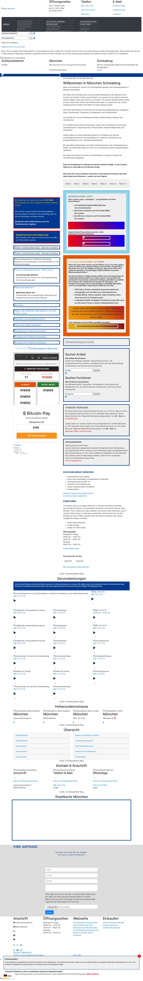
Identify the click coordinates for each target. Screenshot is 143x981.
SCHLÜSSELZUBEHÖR (55, 22)
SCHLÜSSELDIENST (24, 22)
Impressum (114, 925)
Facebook (117, 14)
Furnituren (77, 935)
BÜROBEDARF (52, 24)
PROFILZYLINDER (23, 32)
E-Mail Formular (119, 10)
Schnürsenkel (66, 693)
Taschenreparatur (69, 648)
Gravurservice (66, 678)
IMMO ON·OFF (7, 47)
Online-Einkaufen (109, 923)
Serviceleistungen (29, 600)
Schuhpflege (105, 648)
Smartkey (23, 617)
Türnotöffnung (106, 617)
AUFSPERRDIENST (24, 24)
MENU (6, 24)
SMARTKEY (82, 496)
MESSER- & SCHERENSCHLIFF (58, 32)
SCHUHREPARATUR (88, 22)
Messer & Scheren (29, 678)
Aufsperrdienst (21, 751)
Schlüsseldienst (68, 617)
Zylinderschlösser (29, 632)
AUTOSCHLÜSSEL (23, 27)
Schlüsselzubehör (69, 632)
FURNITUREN (85, 24)
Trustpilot (17, 445)
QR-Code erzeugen (37, 436)
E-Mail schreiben (8, 70)
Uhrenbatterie (106, 678)
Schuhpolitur (66, 663)
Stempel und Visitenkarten (85, 751)
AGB (136, 29)
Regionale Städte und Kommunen (78, 431)
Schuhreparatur (22, 735)
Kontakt (106, 925)
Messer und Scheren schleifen (87, 735)
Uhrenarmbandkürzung (84, 746)
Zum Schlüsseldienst (73, 461)
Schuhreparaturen (109, 632)
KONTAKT (83, 32)
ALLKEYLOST (19, 47)
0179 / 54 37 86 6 (100, 785)
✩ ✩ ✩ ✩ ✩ (21, 348)
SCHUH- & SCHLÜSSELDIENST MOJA (28, 955)
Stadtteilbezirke (71, 419)
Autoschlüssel (104, 599)
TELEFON (79, 561)
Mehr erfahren (93, 974)
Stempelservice (27, 693)
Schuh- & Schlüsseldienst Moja (25, 781)
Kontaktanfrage (119, 6)
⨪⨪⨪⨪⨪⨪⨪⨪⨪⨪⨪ (84, 27)
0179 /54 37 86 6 (88, 10)
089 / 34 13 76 (87, 6)
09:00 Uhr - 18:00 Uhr (101, 613)
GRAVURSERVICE (53, 27)
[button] (10, 58)
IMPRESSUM (26, 953)
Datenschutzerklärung (111, 928)
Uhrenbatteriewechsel (84, 741)
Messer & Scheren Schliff (83, 933)
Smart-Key (88, 925)
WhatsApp (85, 14)
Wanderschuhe (27, 648)
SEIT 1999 (77, 955)
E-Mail (99, 70)
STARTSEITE (84, 29)
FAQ (135, 24)
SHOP (136, 20)
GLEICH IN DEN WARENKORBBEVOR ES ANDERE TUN (96, 225)
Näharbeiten (105, 663)
